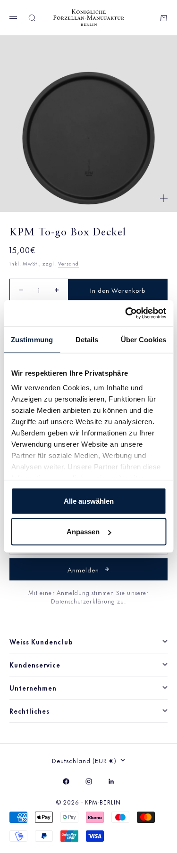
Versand (68, 263)
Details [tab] (87, 339)
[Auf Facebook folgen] (66, 781)
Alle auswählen (89, 501)
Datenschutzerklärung (84, 600)
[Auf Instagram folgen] (89, 781)
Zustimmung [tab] (32, 339)
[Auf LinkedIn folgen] (111, 781)
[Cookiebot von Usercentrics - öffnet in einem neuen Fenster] (126, 313)
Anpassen (83, 532)
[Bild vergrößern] (163, 198)
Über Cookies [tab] (143, 339)
